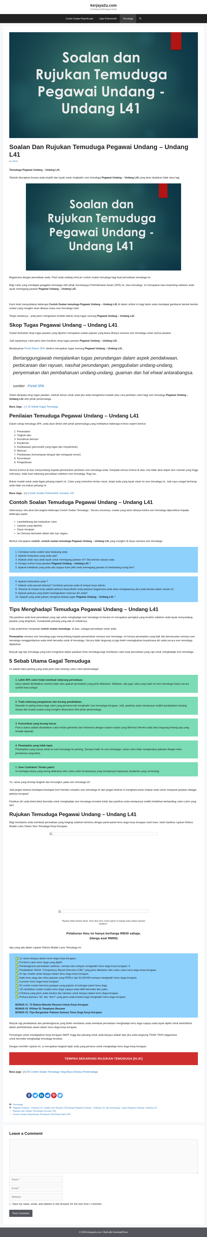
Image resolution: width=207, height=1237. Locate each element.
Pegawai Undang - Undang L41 (28, 1108)
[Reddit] (47, 1095)
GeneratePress (120, 1232)
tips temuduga (113, 1108)
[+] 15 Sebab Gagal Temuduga (41, 406)
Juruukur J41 (66, 493)
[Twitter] (60, 1095)
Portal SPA (36, 386)
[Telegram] (35, 1095)
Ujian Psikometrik (108, 18)
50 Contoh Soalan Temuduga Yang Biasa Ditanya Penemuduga (62, 1071)
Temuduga (128, 18)
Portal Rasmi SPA (34, 348)
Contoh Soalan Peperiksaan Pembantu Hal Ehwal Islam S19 (41, 1114)
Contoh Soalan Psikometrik (43, 493)
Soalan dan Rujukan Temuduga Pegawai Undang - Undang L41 (74, 1108)
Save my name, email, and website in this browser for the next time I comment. (57, 1204)
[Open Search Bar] (140, 18)
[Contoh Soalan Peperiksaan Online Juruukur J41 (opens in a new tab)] (58, 493)
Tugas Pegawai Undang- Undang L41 (139, 1108)
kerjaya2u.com (103, 5)
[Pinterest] (54, 1095)
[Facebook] (29, 1095)
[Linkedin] (41, 1095)
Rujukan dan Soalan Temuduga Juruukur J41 (34, 1111)
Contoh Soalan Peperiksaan (79, 18)
